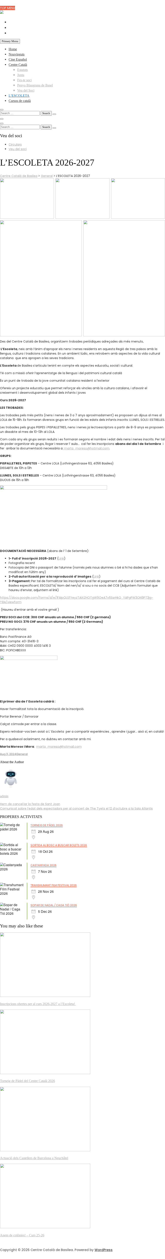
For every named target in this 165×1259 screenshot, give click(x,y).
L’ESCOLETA (19, 95)
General (22, 754)
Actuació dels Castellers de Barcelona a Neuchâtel (34, 1158)
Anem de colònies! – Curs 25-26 (22, 1235)
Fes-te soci (24, 80)
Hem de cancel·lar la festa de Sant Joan (30, 804)
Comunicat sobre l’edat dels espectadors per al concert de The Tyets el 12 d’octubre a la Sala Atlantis (76, 808)
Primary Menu (10, 41)
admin (4, 796)
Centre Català (18, 64)
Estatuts (22, 70)
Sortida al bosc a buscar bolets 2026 (59, 845)
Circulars (15, 144)
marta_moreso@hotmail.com (86, 448)
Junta (20, 75)
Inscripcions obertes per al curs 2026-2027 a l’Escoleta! (38, 1004)
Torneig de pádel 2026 (47, 825)
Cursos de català (20, 101)
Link (61, 558)
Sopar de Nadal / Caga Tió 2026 (54, 905)
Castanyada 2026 (44, 865)
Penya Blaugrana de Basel (35, 85)
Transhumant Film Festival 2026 (54, 885)
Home (13, 49)
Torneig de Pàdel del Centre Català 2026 (27, 1081)
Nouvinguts (16, 54)
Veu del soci (18, 149)
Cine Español (18, 59)
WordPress (104, 1250)
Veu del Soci (25, 90)
